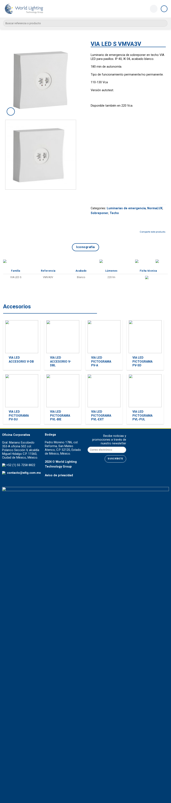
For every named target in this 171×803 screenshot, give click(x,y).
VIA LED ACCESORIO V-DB (21, 359)
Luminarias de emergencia (126, 208)
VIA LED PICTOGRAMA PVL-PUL (142, 415)
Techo (114, 213)
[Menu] (164, 8)
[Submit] (163, 23)
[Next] (73, 79)
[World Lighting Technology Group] (24, 9)
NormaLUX (154, 208)
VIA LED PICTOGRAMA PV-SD (142, 361)
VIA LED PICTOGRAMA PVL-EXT (101, 415)
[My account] (153, 9)
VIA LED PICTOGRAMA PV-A (101, 361)
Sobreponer (99, 213)
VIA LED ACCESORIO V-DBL (60, 361)
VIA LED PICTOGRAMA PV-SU (19, 415)
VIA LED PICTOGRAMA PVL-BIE (60, 415)
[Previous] (12, 79)
